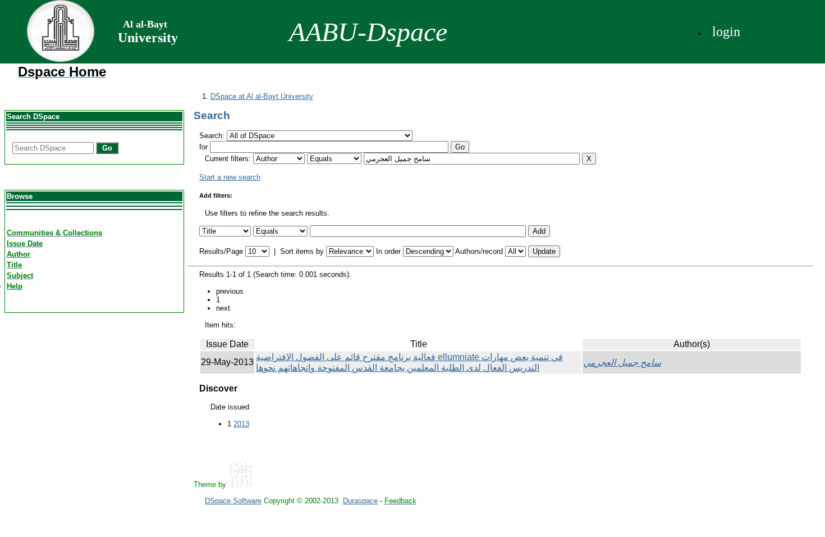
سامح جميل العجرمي (622, 362)
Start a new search (229, 177)
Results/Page (221, 251)
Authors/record (479, 251)
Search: (213, 135)
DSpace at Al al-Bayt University (261, 96)
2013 (241, 424)
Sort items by (302, 251)
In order (388, 251)
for (203, 147)
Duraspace (360, 501)
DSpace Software (233, 501)
